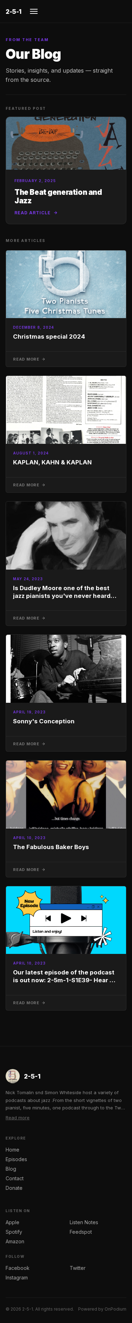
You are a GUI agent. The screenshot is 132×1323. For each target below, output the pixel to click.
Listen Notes (84, 1222)
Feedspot (81, 1232)
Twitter (78, 1268)
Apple (12, 1222)
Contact (15, 1178)
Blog (11, 1169)
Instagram (17, 1277)
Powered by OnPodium (102, 1309)
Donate (14, 1188)
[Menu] (34, 11)
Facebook (18, 1268)
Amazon (15, 1241)
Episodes (16, 1159)
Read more (18, 1117)
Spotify (14, 1232)
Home (12, 1150)
